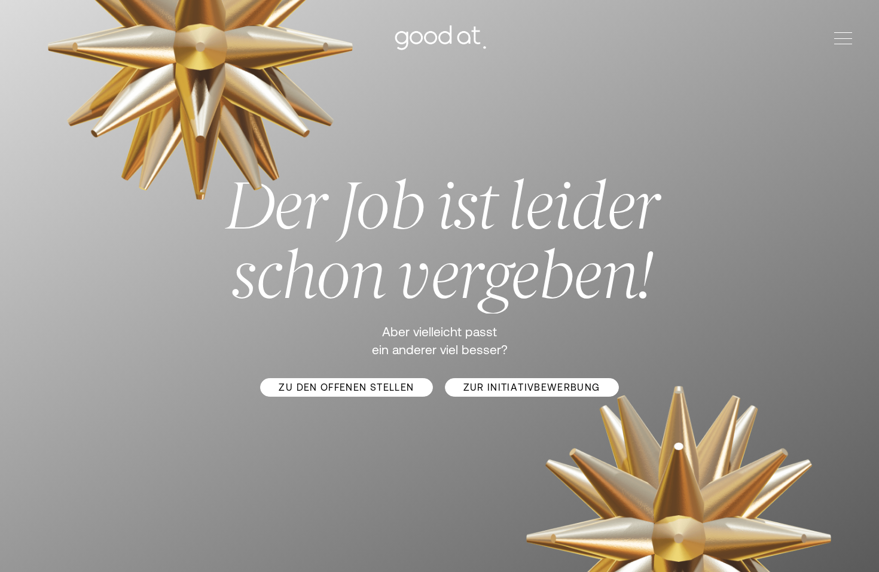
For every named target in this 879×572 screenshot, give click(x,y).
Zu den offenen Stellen (346, 387)
